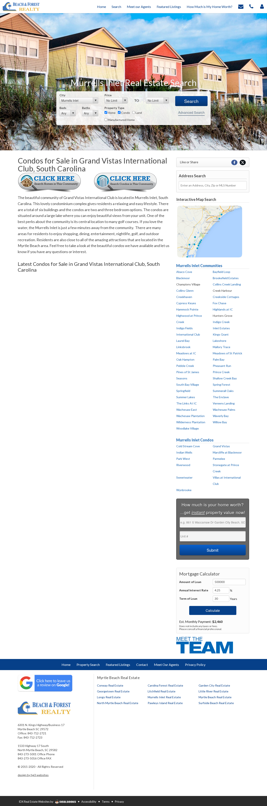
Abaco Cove (184, 272)
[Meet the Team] (205, 644)
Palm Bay (218, 359)
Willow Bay (220, 422)
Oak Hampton (185, 359)
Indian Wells (184, 452)
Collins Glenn (185, 290)
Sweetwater (184, 477)
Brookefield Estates (226, 278)
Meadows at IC (186, 353)
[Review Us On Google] (45, 682)
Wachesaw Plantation (190, 416)
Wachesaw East (186, 409)
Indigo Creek (221, 322)
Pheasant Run (222, 366)
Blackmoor (183, 278)
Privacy (119, 801)
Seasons (181, 378)
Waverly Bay (221, 416)
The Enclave (221, 397)
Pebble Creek (185, 366)
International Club (188, 334)
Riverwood (183, 465)
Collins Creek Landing (227, 284)
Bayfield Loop (221, 272)
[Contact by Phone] (251, 6)
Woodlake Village (187, 428)
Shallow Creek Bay (225, 378)
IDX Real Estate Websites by (36, 801)
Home (111, 112)
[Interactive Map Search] (209, 231)
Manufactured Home (121, 120)
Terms (106, 801)
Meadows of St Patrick (227, 353)
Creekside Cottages (226, 297)
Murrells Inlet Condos (195, 440)
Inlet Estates (221, 328)
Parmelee (219, 458)
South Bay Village (187, 384)
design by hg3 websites (33, 775)
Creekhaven (184, 297)
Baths (86, 108)
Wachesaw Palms (224, 409)
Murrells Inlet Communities (199, 265)
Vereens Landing (224, 403)
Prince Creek (221, 372)
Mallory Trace (221, 347)
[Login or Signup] (262, 6)
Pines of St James (187, 372)
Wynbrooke (183, 490)
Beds (62, 108)
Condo (125, 112)
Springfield (183, 391)
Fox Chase (219, 303)
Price (108, 95)
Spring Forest (221, 384)
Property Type (114, 108)
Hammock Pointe (187, 309)
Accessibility (88, 801)
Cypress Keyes (186, 303)
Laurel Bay (183, 340)
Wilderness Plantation (190, 422)
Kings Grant (221, 334)
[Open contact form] (240, 6)
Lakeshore (219, 340)
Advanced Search (191, 112)
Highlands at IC (223, 309)
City (62, 95)
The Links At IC (186, 403)
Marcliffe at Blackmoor (227, 452)
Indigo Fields (184, 328)
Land (138, 112)
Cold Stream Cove (188, 446)
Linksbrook (183, 347)
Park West (183, 458)
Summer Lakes (185, 397)
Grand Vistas (221, 446)
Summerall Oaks (223, 391)
